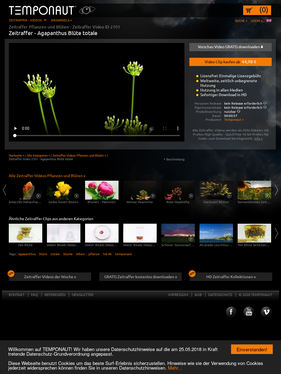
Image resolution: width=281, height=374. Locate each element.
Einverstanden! (252, 349)
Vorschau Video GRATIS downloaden (229, 46)
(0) (263, 9)
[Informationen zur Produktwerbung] (238, 111)
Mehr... (175, 367)
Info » (258, 138)
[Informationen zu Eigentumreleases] (265, 107)
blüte (43, 254)
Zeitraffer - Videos (25, 20)
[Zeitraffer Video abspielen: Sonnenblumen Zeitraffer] (254, 190)
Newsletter (82, 294)
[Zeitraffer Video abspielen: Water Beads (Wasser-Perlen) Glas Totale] (140, 233)
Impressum (178, 294)
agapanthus (27, 254)
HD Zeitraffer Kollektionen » (231, 276)
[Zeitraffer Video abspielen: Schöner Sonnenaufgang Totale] (178, 233)
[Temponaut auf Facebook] (231, 312)
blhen (80, 254)
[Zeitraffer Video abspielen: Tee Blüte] (25, 233)
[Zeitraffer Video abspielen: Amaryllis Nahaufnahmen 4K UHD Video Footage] (25, 190)
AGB (198, 294)
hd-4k (107, 254)
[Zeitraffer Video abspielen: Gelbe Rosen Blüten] (63, 190)
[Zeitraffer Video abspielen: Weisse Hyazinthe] (140, 190)
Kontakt (16, 294)
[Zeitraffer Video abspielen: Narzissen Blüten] (216, 190)
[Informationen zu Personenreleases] (265, 103)
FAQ (34, 294)
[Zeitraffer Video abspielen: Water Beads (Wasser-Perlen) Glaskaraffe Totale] (63, 233)
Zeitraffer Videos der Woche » (50, 276)
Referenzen (54, 294)
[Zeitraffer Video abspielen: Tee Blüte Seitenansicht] (254, 233)
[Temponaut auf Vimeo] (266, 312)
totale (55, 254)
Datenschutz (220, 294)
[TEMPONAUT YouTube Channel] (248, 312)
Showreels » (61, 20)
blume (68, 254)
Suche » (241, 20)
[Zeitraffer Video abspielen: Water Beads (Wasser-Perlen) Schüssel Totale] (102, 233)
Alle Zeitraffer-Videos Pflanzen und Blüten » (47, 175)
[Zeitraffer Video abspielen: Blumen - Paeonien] (102, 190)
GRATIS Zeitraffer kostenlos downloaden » (140, 276)
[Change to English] (269, 20)
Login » (257, 20)
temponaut (123, 254)
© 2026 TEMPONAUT (255, 294)
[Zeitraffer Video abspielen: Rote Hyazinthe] (178, 190)
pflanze (94, 254)
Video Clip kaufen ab (230, 61)
